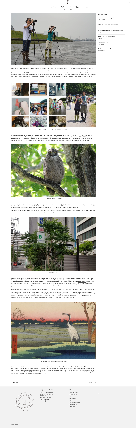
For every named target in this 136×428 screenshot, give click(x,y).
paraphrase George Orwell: (22, 212)
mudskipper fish (82, 281)
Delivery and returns (73, 392)
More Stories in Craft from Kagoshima (106, 18)
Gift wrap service (73, 394)
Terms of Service (73, 404)
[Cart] (133, 3)
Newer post (91, 382)
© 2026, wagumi (14, 424)
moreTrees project (35, 289)
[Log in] (129, 3)
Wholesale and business (74, 402)
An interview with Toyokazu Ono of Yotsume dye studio (110, 30)
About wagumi (72, 398)
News (24, 3)
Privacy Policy (72, 406)
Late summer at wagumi (103, 42)
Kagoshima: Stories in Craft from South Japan (108, 24)
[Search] (126, 3)
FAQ (70, 396)
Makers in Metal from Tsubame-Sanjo (106, 36)
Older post (15, 382)
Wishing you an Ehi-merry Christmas (106, 49)
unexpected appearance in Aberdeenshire (39, 68)
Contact (70, 400)
